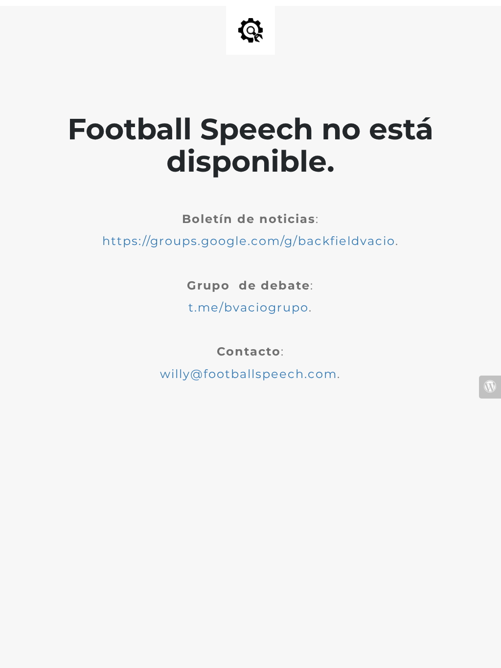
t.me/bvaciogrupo (248, 307)
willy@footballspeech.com (248, 374)
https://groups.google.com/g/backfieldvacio (248, 241)
